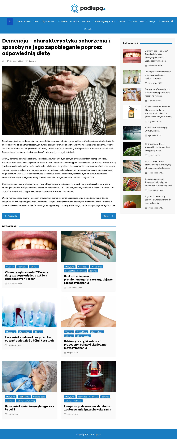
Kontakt (88, 29)
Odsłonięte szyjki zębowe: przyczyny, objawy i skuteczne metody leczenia (85, 345)
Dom (36, 21)
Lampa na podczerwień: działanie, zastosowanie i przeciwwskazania (87, 408)
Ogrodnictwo (48, 21)
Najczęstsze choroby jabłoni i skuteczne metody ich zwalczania (158, 199)
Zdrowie (132, 21)
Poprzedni (12, 216)
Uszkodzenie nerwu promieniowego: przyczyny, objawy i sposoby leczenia (88, 279)
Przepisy (74, 21)
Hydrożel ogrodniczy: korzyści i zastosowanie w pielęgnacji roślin (157, 147)
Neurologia (83, 267)
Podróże (62, 21)
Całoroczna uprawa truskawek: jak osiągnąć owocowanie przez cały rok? (158, 182)
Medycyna (22, 267)
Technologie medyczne (88, 397)
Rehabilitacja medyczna (75, 271)
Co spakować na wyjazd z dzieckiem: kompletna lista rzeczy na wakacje (157, 92)
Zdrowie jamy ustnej (26, 401)
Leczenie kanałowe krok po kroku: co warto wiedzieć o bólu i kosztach (29, 339)
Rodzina (86, 21)
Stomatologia (25, 332)
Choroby (10, 267)
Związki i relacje (147, 21)
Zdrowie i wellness (73, 401)
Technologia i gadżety (104, 21)
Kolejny (107, 216)
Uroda (122, 21)
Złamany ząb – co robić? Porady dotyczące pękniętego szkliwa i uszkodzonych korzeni (27, 275)
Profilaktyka (97, 267)
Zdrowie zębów (83, 336)
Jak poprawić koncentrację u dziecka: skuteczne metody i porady (158, 75)
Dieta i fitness (23, 21)
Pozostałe (164, 21)
